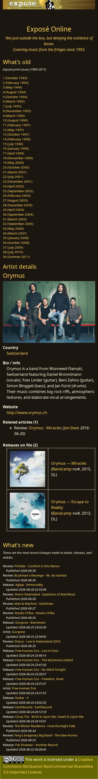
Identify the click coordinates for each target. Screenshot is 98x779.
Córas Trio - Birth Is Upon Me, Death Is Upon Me (49, 716)
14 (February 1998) (16, 139)
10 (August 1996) (15, 120)
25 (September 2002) (18, 191)
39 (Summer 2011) (16, 257)
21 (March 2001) (15, 172)
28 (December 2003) (17, 205)
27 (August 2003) (15, 200)
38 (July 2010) (13, 252)
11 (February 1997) (16, 125)
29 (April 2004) (13, 209)
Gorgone (18, 632)
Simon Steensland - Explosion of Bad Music (45, 594)
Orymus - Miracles (45, 427)
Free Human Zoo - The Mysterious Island (44, 660)
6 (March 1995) (14, 101)
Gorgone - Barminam (30, 622)
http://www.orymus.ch (27, 412)
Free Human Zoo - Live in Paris (36, 650)
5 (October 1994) (15, 97)
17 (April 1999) (13, 153)
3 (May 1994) (12, 87)
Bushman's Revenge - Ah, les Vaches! (41, 575)
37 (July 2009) (13, 247)
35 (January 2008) (16, 238)
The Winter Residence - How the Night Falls (45, 726)
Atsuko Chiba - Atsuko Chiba (34, 613)
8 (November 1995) (17, 111)
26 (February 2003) (16, 195)
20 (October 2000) (16, 167)
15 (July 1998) (13, 144)
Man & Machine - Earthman (34, 603)
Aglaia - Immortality (29, 585)
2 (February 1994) (16, 83)
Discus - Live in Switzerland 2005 (38, 641)
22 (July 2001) (13, 176)
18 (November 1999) (18, 158)
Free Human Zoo (24, 688)
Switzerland (17, 353)
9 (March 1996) (14, 116)
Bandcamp (62, 469)
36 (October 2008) (16, 242)
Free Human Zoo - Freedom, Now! (39, 679)
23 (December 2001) (17, 181)
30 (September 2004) (18, 214)
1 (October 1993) (15, 78)
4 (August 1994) (14, 92)
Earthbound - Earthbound (33, 707)
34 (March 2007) (15, 233)
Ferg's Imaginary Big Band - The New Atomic (46, 735)
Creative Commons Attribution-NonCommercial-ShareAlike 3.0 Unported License (48, 766)
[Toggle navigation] (15, 16)
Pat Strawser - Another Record (36, 745)
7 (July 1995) (12, 106)
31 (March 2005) (15, 219)
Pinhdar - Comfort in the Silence (37, 566)
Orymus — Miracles (69, 463)
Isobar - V (22, 698)
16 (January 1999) (16, 148)
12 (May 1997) (13, 130)
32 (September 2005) (18, 224)
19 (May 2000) (13, 162)
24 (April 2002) (13, 186)
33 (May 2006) (13, 228)
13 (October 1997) (16, 134)
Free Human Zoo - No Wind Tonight (40, 669)
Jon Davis (71, 427)
